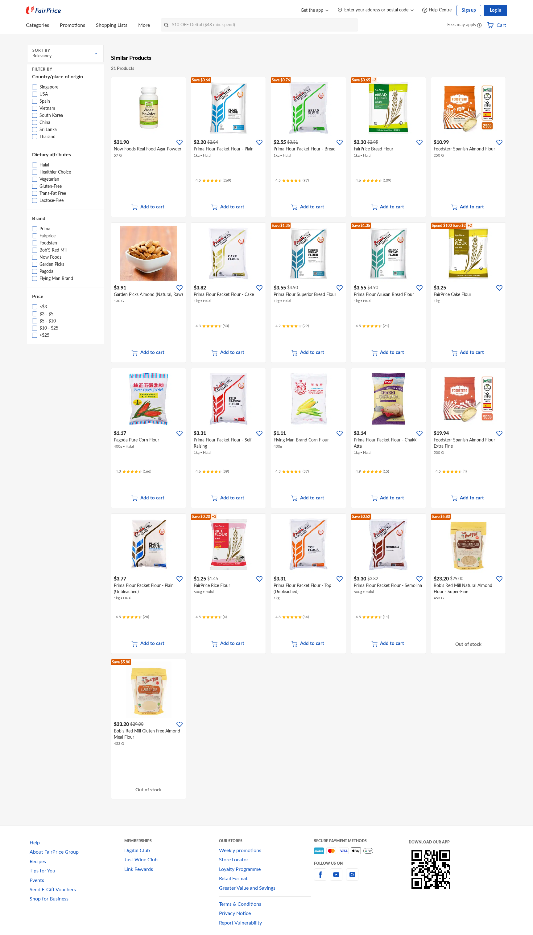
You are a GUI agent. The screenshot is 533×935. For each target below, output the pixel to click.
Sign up (469, 10)
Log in (495, 10)
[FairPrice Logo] (43, 10)
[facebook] (320, 878)
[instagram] (352, 878)
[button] (479, 26)
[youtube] (336, 878)
